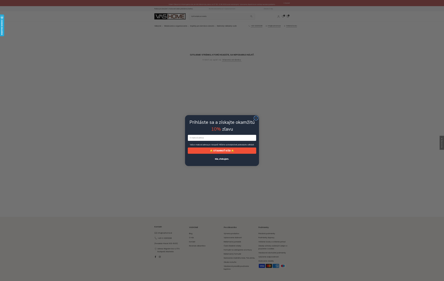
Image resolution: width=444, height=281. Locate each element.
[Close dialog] (256, 118)
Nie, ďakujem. (222, 159)
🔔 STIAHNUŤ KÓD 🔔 (222, 150)
